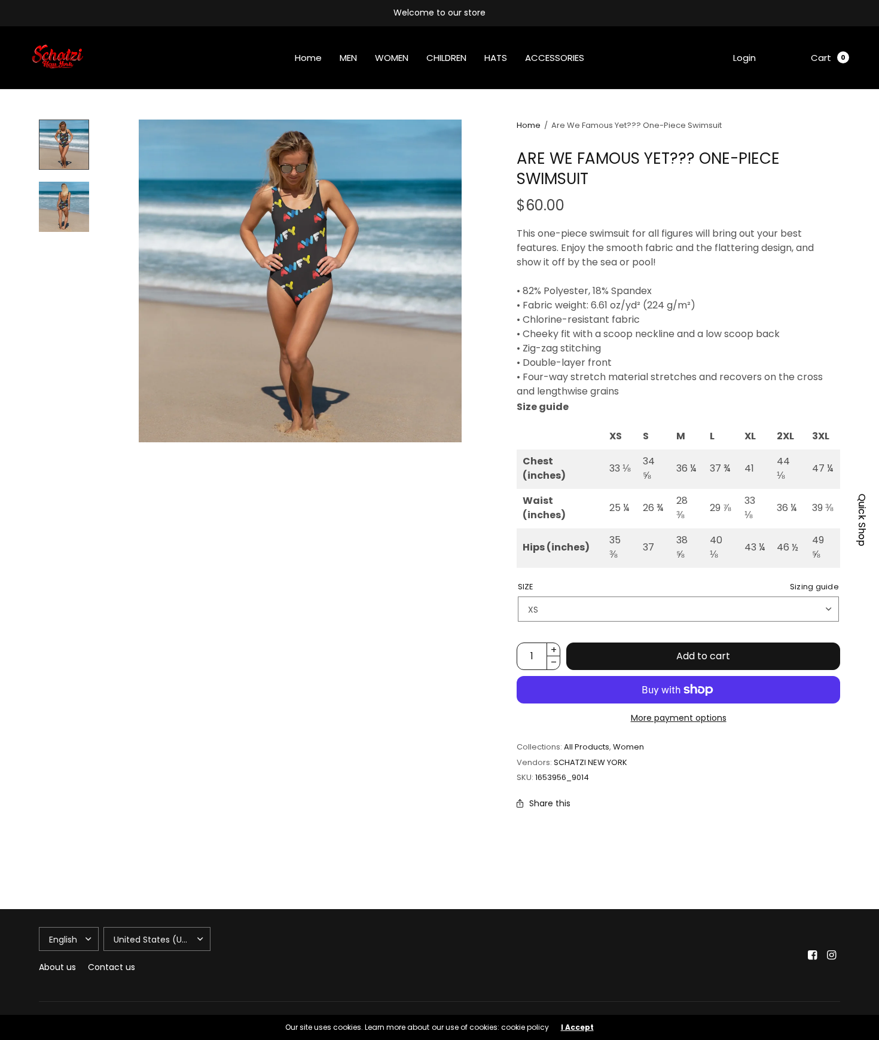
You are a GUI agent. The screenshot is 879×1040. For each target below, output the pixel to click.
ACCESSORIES (554, 57)
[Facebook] (812, 955)
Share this (549, 803)
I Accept (577, 1027)
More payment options (679, 718)
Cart (821, 57)
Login (744, 57)
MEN (348, 57)
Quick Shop (861, 520)
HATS (495, 57)
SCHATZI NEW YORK (590, 762)
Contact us (111, 967)
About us (57, 967)
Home (308, 57)
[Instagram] (831, 955)
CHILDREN (446, 57)
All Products (586, 747)
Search (783, 57)
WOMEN (391, 57)
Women (628, 747)
